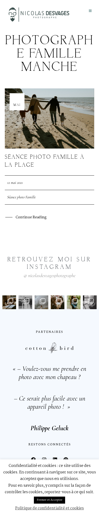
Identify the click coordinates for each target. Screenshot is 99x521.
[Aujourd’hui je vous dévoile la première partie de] (41, 302)
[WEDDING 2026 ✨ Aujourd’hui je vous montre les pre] (9, 302)
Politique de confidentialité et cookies (49, 508)
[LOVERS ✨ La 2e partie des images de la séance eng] (57, 302)
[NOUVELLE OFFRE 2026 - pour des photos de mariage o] (90, 302)
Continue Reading (31, 217)
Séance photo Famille (21, 197)
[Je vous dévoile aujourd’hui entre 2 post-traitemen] (25, 302)
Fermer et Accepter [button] (49, 500)
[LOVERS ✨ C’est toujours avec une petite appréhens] (73, 302)
